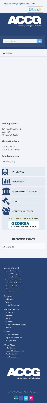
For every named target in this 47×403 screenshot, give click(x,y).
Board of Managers (12, 274)
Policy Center (10, 348)
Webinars (8, 327)
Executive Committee (13, 271)
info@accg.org (8, 161)
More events (8, 247)
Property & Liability (12, 277)
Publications (9, 299)
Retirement (9, 315)
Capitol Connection (12, 305)
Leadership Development (14, 351)
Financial (8, 318)
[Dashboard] (34, 9)
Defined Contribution (13, 289)
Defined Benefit (11, 286)
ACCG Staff (9, 292)
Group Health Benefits (13, 283)
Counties (8, 321)
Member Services (11, 354)
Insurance (9, 312)
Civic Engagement (12, 357)
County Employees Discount (15, 324)
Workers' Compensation (14, 280)
